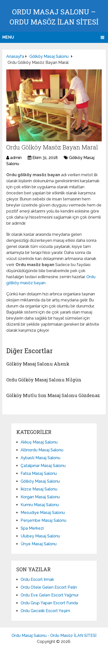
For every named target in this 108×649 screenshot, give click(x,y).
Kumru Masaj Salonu (40, 504)
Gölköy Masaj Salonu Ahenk (37, 364)
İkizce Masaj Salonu (39, 489)
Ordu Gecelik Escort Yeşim (45, 610)
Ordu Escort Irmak (37, 579)
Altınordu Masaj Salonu (42, 450)
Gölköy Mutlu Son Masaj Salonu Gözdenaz (53, 395)
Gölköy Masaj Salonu (40, 481)
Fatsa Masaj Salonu (39, 473)
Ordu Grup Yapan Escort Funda (49, 603)
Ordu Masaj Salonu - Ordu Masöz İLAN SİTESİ (54, 635)
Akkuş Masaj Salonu (39, 442)
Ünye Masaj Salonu (39, 543)
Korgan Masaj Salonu (40, 497)
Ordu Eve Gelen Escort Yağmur (50, 595)
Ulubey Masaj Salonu (40, 536)
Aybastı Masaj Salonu (40, 457)
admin (16, 157)
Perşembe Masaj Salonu (43, 520)
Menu (8, 37)
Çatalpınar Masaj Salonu (43, 465)
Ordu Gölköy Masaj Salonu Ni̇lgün (43, 380)
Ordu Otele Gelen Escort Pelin (49, 587)
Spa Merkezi (32, 528)
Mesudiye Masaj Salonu (43, 512)
